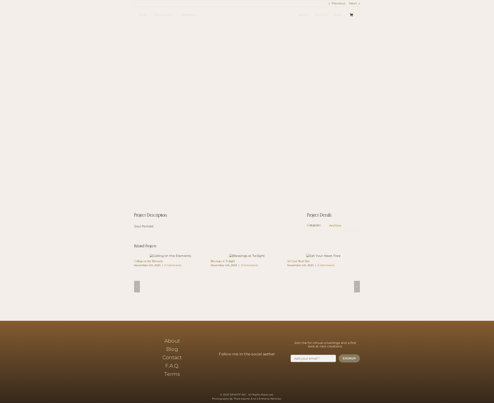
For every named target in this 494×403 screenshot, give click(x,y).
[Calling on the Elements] (170, 256)
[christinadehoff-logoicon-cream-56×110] (247, 329)
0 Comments (172, 265)
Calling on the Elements (148, 261)
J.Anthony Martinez (269, 398)
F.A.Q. (172, 366)
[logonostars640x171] (247, 8)
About (172, 341)
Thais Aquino (242, 398)
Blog (172, 349)
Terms (172, 374)
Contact (172, 357)
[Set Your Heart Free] (323, 256)
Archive (335, 225)
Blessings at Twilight (223, 261)
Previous (338, 3)
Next (353, 3)
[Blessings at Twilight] (247, 256)
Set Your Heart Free (298, 261)
